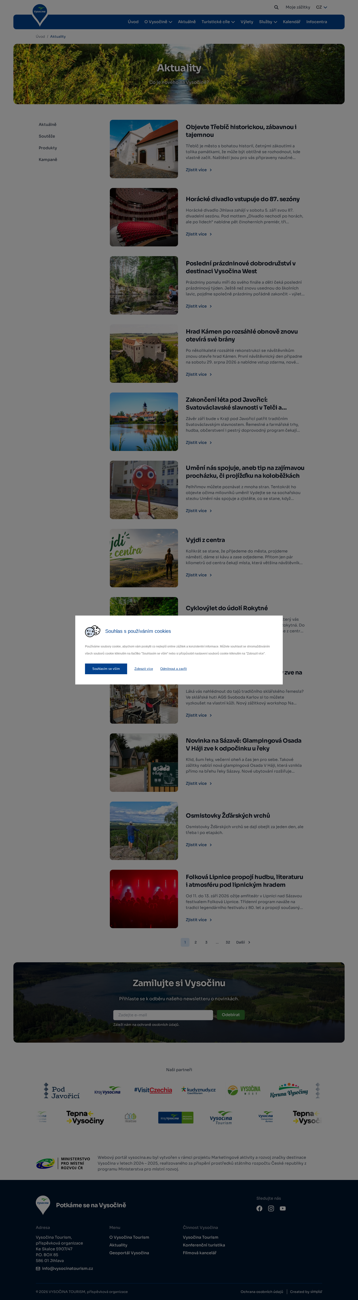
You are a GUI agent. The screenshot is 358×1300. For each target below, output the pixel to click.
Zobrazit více (143, 669)
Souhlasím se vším (106, 669)
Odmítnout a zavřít (173, 669)
